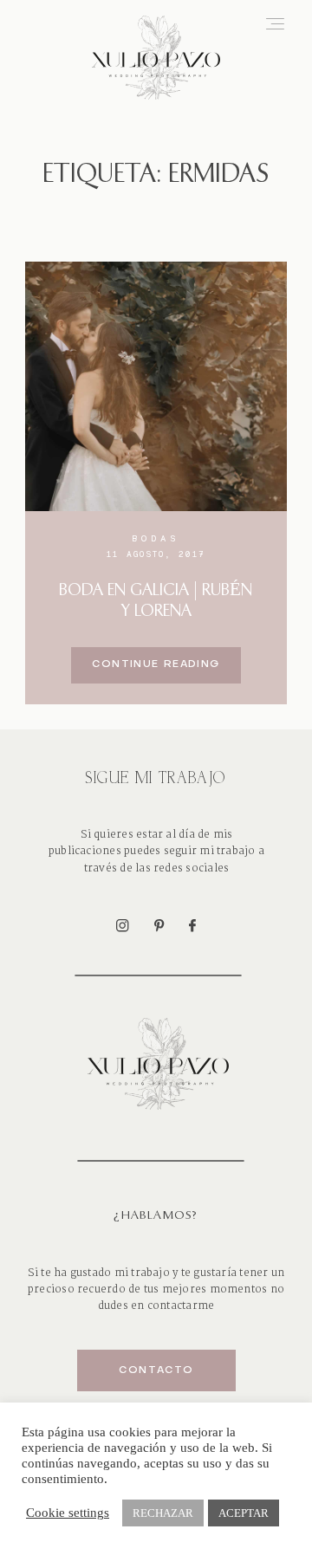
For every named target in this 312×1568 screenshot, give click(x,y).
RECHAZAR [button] (163, 1512)
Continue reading (155, 665)
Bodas (156, 538)
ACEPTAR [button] (243, 1512)
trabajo (151, 1273)
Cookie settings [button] (67, 1512)
